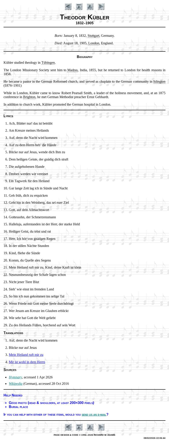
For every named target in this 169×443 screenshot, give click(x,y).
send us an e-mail (94, 414)
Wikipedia (15, 383)
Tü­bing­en (48, 62)
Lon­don (93, 43)
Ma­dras (72, 70)
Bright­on (29, 97)
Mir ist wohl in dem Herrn (27, 362)
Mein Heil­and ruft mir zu (26, 355)
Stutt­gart (93, 35)
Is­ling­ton (159, 81)
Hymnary (15, 377)
